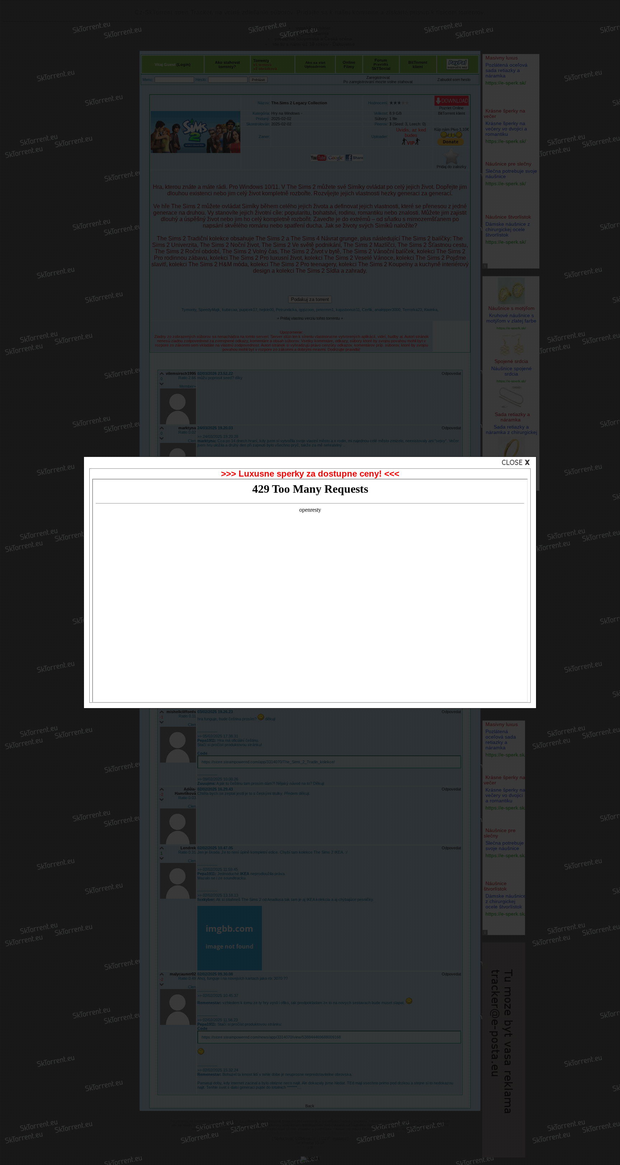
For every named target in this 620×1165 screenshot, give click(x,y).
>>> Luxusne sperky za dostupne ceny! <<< (310, 473)
